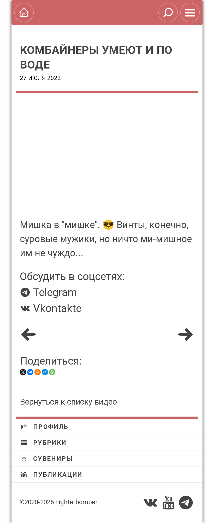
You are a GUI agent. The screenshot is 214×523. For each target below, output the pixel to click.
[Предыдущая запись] (28, 334)
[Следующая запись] (185, 334)
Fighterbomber (76, 502)
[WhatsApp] (52, 372)
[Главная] (24, 12)
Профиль (49, 426)
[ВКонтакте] (30, 372)
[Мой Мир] (45, 372)
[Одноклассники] (37, 372)
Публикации (56, 474)
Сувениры (52, 458)
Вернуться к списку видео (68, 402)
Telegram (54, 292)
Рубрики (49, 442)
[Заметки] (190, 12)
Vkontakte (56, 308)
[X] (23, 372)
